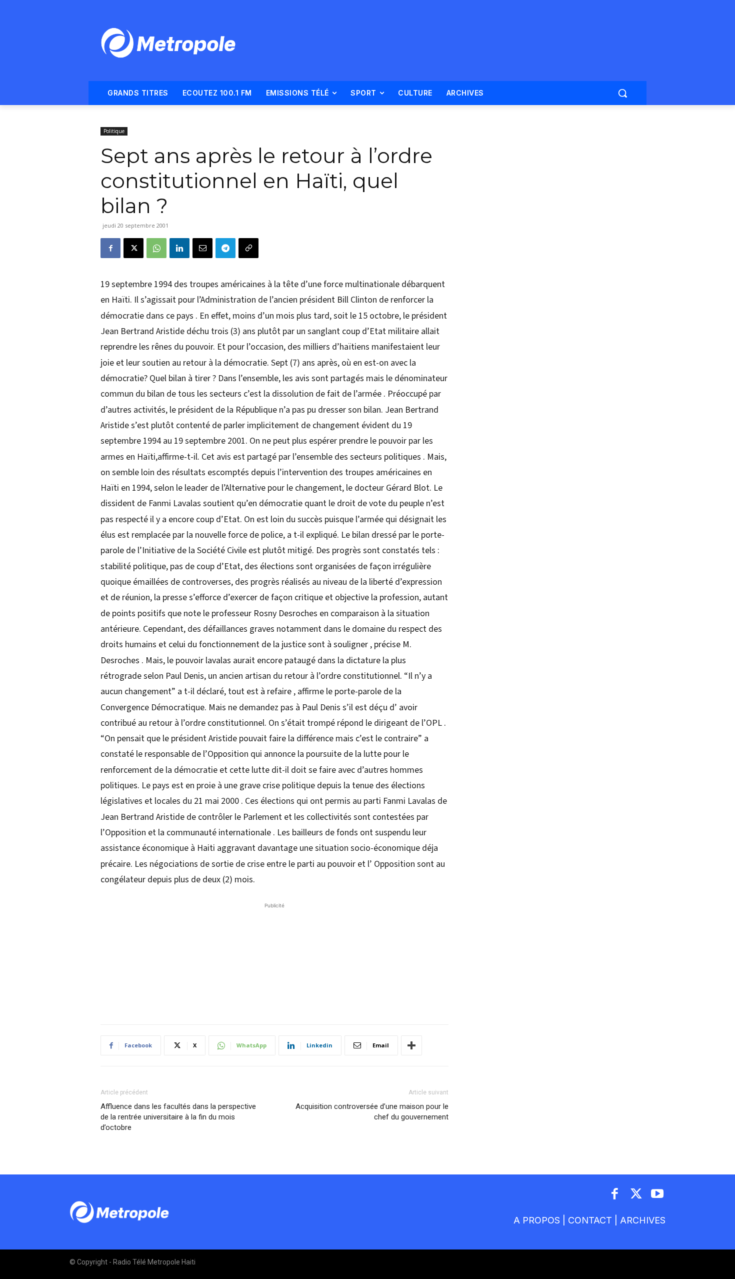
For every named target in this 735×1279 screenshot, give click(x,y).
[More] (411, 1045)
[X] (134, 248)
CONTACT (590, 1220)
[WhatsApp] (156, 248)
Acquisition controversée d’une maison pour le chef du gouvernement (372, 1111)
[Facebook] (110, 248)
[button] (622, 93)
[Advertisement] (274, 958)
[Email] (202, 248)
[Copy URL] (248, 248)
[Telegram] (226, 248)
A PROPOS (537, 1220)
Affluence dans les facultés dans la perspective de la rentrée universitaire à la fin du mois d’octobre (178, 1117)
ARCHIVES (643, 1220)
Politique (114, 131)
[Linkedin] (180, 248)
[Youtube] (658, 1194)
